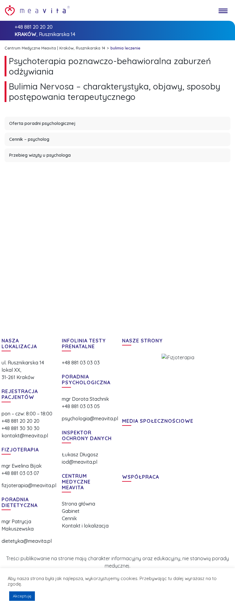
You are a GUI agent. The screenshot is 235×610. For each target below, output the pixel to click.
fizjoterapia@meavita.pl (29, 485)
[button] (128, 382)
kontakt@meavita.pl (25, 436)
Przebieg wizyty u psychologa (40, 155)
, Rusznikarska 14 (45, 34)
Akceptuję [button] (22, 596)
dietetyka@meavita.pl (27, 541)
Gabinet (71, 511)
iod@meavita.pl (79, 462)
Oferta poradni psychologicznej (42, 123)
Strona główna (78, 504)
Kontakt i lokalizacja (85, 526)
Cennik (69, 518)
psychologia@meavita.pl (90, 418)
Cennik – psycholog (29, 139)
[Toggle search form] (208, 10)
